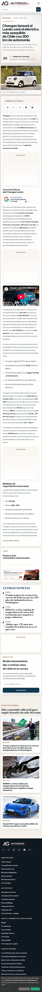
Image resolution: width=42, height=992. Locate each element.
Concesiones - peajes (10, 913)
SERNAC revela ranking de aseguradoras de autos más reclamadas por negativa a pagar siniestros (19, 614)
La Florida (5, 937)
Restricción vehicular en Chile (13, 960)
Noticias (6, 18)
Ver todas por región (9, 944)
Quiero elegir (5, 989)
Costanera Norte (8, 899)
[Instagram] (14, 850)
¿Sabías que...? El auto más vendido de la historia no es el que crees (21, 627)
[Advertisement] (21, 171)
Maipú (3, 923)
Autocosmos (14, 541)
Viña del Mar (6, 940)
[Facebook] (3, 850)
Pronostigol (6, 883)
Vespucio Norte (7, 906)
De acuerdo (35, 989)
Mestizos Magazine (9, 872)
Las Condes (6, 930)
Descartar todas (24, 989)
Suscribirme (21, 690)
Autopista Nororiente (10, 896)
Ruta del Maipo (7, 903)
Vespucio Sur (6, 910)
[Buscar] (38, 9)
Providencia (6, 926)
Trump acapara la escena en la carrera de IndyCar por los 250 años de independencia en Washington (22, 599)
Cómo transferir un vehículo (12, 971)
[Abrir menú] (38, 3)
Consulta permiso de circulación (14, 953)
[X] (9, 850)
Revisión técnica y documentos (13, 974)
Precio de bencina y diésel (11, 964)
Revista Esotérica (8, 880)
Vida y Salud (6, 862)
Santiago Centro (8, 933)
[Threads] (24, 850)
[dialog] (21, 984)
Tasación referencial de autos (13, 967)
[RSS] (30, 850)
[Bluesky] (19, 850)
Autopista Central (8, 892)
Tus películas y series (9, 865)
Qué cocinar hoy (7, 869)
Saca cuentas (6, 876)
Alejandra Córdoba (21, 56)
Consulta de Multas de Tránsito (13, 956)
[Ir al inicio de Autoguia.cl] (18, 3)
